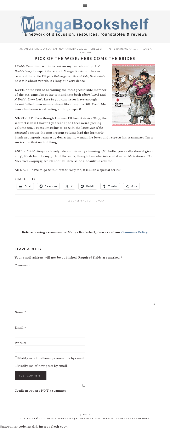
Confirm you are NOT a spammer (40, 390)
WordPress (103, 418)
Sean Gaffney (55, 49)
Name (20, 312)
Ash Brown (116, 49)
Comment (23, 265)
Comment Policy (134, 232)
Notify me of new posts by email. (43, 366)
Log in (86, 414)
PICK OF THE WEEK (93, 200)
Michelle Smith (97, 49)
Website (21, 343)
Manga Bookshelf (85, 25)
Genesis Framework (135, 418)
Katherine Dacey (75, 49)
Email (20, 327)
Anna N (133, 49)
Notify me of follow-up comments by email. (51, 358)
